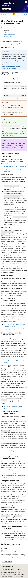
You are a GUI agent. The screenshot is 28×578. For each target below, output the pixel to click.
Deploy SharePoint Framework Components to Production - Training (11, 552)
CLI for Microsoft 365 (9, 143)
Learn (2, 17)
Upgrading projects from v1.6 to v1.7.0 (10, 32)
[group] (15, 88)
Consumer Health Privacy (18, 574)
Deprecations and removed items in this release (12, 38)
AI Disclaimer (4, 572)
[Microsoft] (14, 14)
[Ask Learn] (24, 17)
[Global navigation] (1, 14)
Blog (19, 572)
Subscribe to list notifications (11, 473)
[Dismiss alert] (26, 2)
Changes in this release (7, 36)
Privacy (8, 574)
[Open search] (22, 14)
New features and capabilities (8, 34)
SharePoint (7, 17)
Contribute (3, 574)
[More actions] (26, 17)
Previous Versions (12, 572)
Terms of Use (4, 576)
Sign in (25, 14)
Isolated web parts (8, 453)
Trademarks (10, 576)
